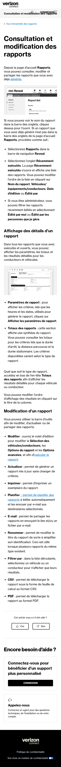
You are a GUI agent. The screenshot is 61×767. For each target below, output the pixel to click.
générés (15, 79)
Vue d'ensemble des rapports (21, 24)
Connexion (45, 12)
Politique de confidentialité (30, 752)
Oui (22, 626)
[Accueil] (10, 4)
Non (43, 626)
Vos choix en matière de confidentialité (28, 758)
